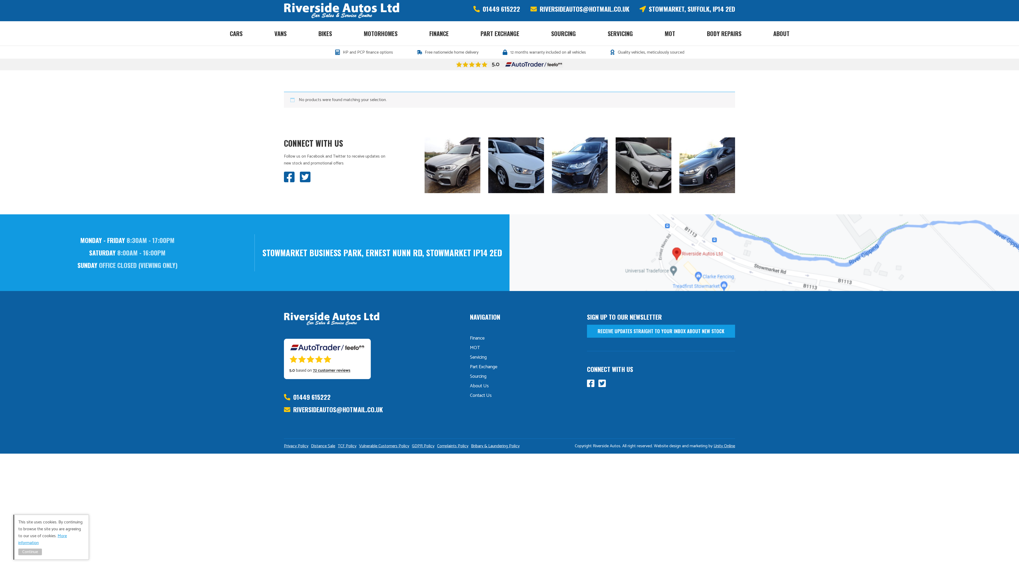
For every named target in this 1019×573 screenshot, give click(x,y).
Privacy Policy (296, 446)
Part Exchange (500, 33)
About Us (479, 386)
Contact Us (481, 395)
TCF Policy (347, 446)
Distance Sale (323, 446)
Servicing (620, 33)
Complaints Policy (452, 446)
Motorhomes (381, 33)
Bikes (325, 33)
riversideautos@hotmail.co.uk (584, 9)
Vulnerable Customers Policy (384, 446)
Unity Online (724, 446)
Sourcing (563, 33)
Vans (280, 33)
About (781, 33)
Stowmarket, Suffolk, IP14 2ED (692, 9)
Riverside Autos (341, 11)
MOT (670, 33)
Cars (236, 33)
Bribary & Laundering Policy (495, 446)
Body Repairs (724, 33)
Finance (439, 33)
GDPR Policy (423, 446)
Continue (30, 552)
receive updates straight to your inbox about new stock (661, 331)
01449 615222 (501, 9)
